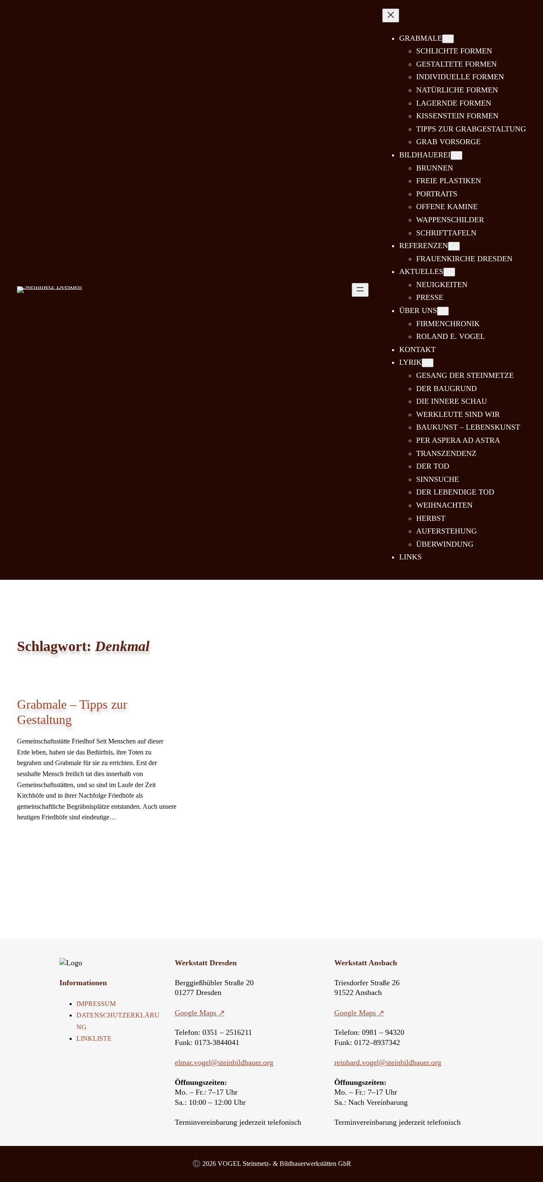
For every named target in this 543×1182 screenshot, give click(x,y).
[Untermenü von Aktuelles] (449, 272)
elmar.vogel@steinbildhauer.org (224, 1062)
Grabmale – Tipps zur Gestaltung (72, 712)
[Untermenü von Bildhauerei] (456, 155)
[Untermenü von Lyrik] (428, 362)
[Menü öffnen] (360, 290)
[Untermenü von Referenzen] (454, 246)
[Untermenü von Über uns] (443, 311)
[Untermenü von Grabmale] (448, 38)
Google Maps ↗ (200, 1013)
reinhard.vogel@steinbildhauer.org (387, 1062)
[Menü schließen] (390, 15)
